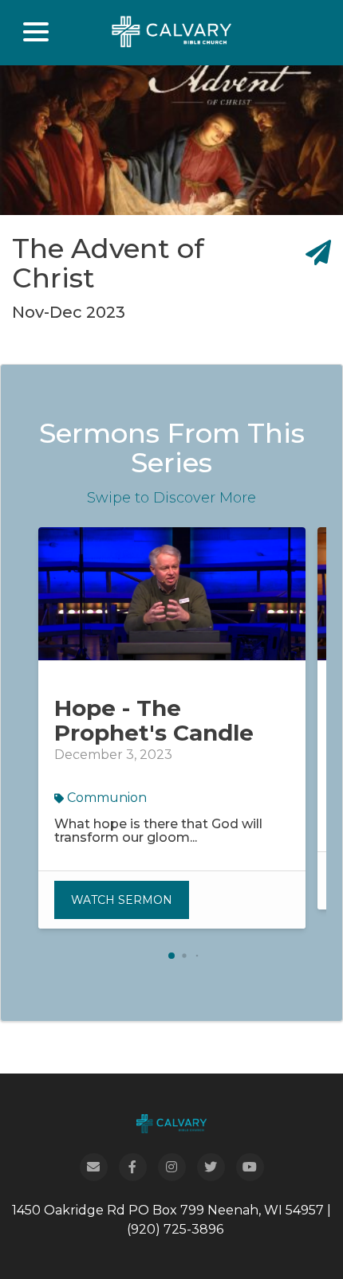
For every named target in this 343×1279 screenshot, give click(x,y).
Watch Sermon (121, 900)
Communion (105, 797)
